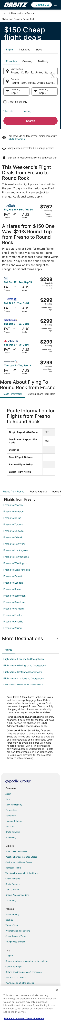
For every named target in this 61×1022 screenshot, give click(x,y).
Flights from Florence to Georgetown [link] (23, 659)
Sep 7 (42, 93)
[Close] (57, 990)
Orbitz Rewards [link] (12, 832)
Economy (27, 111)
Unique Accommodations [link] (17, 895)
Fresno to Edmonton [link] (14, 595)
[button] (30, 638)
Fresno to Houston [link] (13, 511)
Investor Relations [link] (13, 821)
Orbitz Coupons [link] (12, 884)
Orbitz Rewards (16, 139)
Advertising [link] (10, 837)
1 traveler (8, 111)
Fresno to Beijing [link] (12, 628)
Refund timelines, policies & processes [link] (23, 972)
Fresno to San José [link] (14, 602)
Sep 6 (14, 93)
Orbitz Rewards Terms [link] (15, 936)
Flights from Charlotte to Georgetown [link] (23, 678)
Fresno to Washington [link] (15, 563)
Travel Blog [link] (10, 900)
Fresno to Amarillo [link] (13, 621)
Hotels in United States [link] (16, 851)
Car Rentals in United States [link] (18, 862)
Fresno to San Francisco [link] (16, 569)
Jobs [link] (7, 799)
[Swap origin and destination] (53, 76)
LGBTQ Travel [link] (12, 889)
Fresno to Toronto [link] (13, 524)
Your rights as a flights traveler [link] (19, 983)
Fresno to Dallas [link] (12, 517)
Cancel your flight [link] (13, 966)
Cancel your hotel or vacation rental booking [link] (26, 961)
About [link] (8, 793)
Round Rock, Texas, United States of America (34, 82)
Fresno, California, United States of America (34, 72)
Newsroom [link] (10, 815)
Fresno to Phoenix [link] (13, 505)
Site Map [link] (9, 826)
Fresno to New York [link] (14, 543)
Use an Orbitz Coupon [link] (15, 977)
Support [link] (9, 955)
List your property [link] (13, 804)
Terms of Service (34, 1018)
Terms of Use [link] (11, 925)
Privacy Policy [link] (12, 914)
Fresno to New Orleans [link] (16, 556)
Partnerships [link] (11, 810)
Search (30, 121)
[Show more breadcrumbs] (5, 13)
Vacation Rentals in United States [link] (21, 857)
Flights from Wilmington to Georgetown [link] (24, 665)
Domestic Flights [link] (13, 867)
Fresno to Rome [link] (12, 589)
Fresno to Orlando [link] (13, 537)
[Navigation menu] (55, 5)
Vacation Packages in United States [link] (22, 873)
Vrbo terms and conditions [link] (17, 930)
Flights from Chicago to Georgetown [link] (23, 684)
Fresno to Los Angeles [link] (15, 550)
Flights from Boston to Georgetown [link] (22, 671)
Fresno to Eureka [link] (12, 615)
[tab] (9, 49)
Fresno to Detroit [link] (12, 576)
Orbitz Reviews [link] (12, 878)
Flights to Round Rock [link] (21, 13)
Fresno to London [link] (13, 582)
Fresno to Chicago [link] (13, 530)
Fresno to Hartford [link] (13, 608)
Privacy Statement (14, 1018)
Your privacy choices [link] (15, 941)
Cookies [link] (9, 920)
